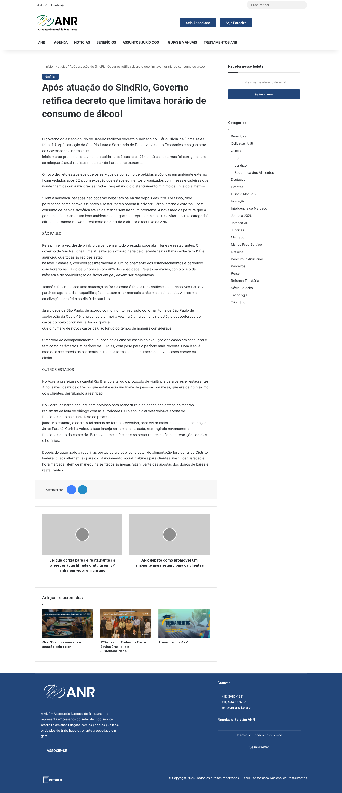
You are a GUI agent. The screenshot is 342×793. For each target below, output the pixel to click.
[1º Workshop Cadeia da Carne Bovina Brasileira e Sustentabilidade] (125, 623)
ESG (238, 158)
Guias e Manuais (182, 42)
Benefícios (106, 42)
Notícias (82, 42)
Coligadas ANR (242, 143)
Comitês (237, 151)
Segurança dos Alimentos (254, 172)
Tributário (238, 302)
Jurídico (241, 165)
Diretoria (57, 5)
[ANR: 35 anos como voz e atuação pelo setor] (67, 623)
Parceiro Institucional (247, 259)
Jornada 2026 (241, 216)
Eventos (237, 187)
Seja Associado (198, 23)
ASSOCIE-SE (57, 750)
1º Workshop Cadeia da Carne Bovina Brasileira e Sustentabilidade (123, 646)
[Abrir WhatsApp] (330, 781)
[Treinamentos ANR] (184, 623)
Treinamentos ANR (220, 42)
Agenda (61, 42)
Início (48, 66)
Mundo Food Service (246, 244)
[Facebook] (71, 489)
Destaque (238, 179)
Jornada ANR (241, 223)
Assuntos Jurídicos (141, 42)
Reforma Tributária (245, 280)
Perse (235, 273)
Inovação (238, 201)
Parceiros (238, 266)
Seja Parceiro (236, 23)
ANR (41, 42)
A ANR (42, 5)
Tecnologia (239, 295)
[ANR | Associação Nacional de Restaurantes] (57, 23)
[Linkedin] (82, 489)
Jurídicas (237, 230)
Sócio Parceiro (242, 288)
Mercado (237, 237)
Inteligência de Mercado (249, 208)
